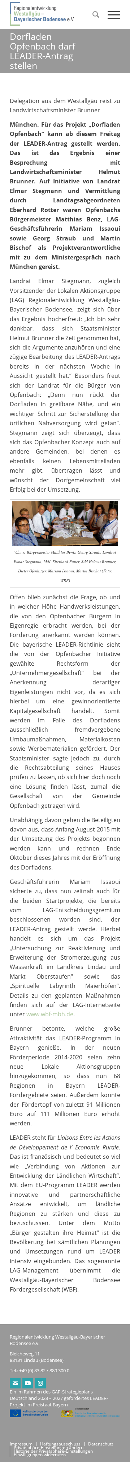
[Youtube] (27, 1383)
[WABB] (54, 14)
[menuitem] (92, 14)
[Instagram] (40, 1383)
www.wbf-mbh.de (49, 1014)
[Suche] (92, 14)
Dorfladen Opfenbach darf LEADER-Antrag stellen (42, 50)
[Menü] (110, 14)
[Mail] (15, 1383)
